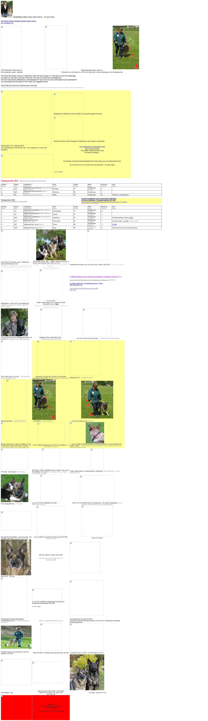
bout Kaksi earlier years (27, 21)
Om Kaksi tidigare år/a (9, 21)
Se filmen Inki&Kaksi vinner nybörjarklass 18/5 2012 (98, 198)
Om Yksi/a (4, 23)
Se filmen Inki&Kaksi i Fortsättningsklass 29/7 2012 (98, 200)
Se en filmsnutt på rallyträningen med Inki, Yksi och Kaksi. (92, 147)
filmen (94, 276)
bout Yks (11, 23)
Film (57, 304)
